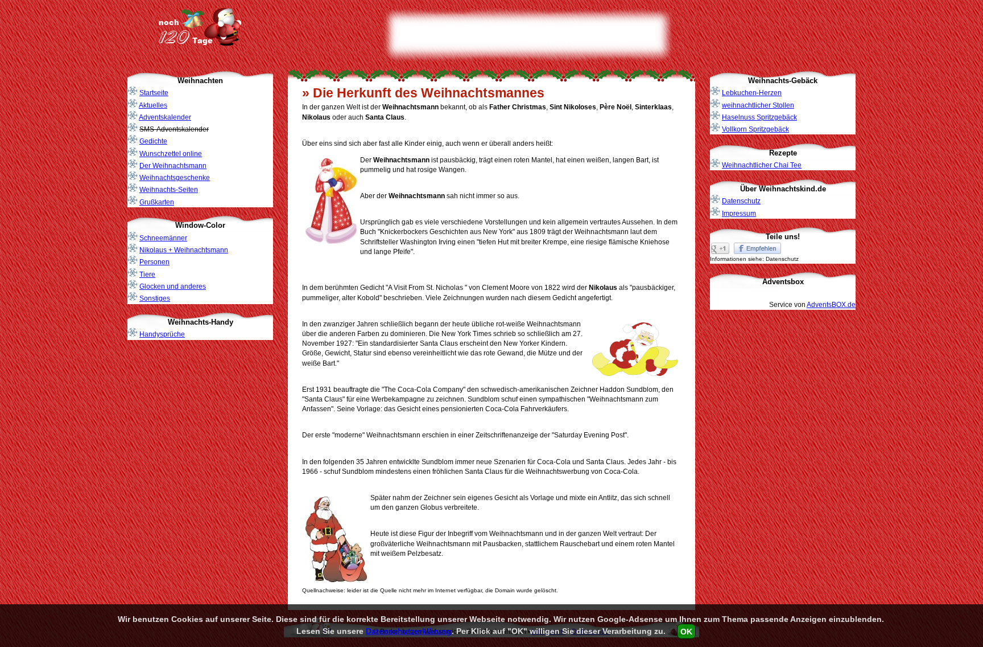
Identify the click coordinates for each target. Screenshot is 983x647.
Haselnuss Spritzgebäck (759, 117)
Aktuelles (153, 105)
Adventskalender (165, 117)
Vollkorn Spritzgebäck (755, 129)
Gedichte (153, 141)
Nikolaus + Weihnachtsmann (183, 250)
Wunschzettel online (170, 153)
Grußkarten (156, 202)
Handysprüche (162, 334)
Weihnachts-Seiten (168, 189)
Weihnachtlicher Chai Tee (762, 165)
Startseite (153, 92)
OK (686, 631)
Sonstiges (154, 298)
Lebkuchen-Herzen (752, 92)
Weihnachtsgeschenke (174, 177)
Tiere (147, 274)
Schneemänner (163, 238)
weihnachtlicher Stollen (758, 105)
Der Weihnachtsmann (172, 165)
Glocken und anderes (172, 286)
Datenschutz (741, 201)
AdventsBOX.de (831, 305)
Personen (154, 262)
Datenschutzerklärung (409, 631)
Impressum (739, 213)
